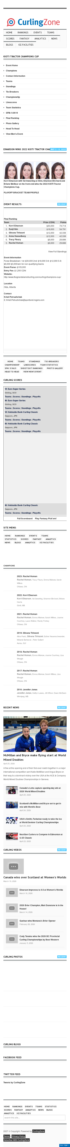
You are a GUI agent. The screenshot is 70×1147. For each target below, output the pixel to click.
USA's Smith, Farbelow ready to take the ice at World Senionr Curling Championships (41, 820)
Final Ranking (12, 118)
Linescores (11, 102)
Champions (11, 70)
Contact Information (15, 75)
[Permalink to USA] (12, 820)
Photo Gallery (12, 123)
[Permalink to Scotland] (12, 805)
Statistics (10, 539)
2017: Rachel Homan (27, 670)
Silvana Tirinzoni (17, 232)
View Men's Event (14, 133)
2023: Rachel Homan (27, 576)
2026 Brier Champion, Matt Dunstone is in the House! (41, 907)
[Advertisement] (35, 468)
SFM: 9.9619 (12, 112)
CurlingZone (38, 1131)
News (54, 38)
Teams (50, 32)
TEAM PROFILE (31, 192)
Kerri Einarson (16, 225)
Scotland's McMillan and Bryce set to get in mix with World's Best (40, 805)
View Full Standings (57, 251)
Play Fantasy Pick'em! (46, 518)
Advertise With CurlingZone (16, 1139)
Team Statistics (13, 107)
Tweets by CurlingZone (14, 1082)
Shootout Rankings (31, 368)
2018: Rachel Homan (27, 651)
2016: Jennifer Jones (27, 689)
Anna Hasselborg (17, 236)
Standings (11, 86)
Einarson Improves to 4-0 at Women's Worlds (41, 889)
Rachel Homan (16, 242)
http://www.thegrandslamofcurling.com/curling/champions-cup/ (32, 276)
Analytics (40, 38)
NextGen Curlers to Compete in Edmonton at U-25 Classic (41, 836)
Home (9, 32)
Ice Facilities (25, 44)
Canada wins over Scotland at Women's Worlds (34, 877)
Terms (7, 1136)
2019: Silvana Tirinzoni (28, 632)
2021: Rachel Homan (27, 613)
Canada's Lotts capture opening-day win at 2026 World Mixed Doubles (40, 789)
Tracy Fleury (15, 239)
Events (38, 32)
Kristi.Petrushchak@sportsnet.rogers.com (25, 299)
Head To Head (12, 128)
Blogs (9, 44)
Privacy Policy (18, 1136)
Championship (13, 96)
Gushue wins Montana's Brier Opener (38, 920)
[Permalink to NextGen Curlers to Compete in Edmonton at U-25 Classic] (12, 836)
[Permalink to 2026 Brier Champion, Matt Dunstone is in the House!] (12, 907)
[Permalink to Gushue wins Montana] (12, 923)
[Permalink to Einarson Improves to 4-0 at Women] (12, 892)
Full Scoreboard (24, 518)
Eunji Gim (13, 229)
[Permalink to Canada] (12, 790)
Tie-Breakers (12, 91)
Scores (10, 38)
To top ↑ (64, 1145)
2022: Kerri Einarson (27, 595)
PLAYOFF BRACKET (13, 192)
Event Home (12, 65)
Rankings (23, 32)
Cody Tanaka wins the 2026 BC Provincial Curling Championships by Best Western (40, 938)
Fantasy (24, 38)
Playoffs (37, 396)
